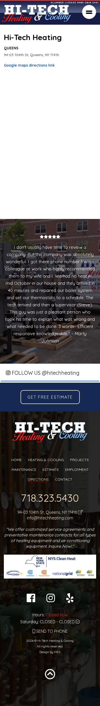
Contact (63, 479)
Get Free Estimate (50, 397)
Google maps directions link (29, 65)
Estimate (51, 469)
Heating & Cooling (46, 459)
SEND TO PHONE (51, 631)
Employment (77, 469)
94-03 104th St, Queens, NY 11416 (47, 512)
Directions (38, 479)
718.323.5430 (50, 497)
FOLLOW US (45, 373)
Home (16, 459)
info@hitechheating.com (50, 517)
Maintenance (24, 469)
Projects (79, 459)
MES (57, 652)
